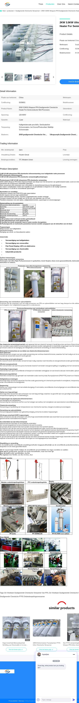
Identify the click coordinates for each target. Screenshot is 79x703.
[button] (5, 631)
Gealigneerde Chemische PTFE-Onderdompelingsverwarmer (22, 596)
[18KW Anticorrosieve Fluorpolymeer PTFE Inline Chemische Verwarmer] (46, 627)
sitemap (21, 701)
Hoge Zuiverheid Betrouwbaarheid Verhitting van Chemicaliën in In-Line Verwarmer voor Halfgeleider (14, 644)
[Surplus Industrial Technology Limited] (7, 4)
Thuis (40, 4)
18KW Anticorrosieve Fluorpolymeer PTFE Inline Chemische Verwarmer (46, 644)
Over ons (61, 4)
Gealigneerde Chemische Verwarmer (27, 11)
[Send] (74, 699)
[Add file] (38, 699)
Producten (50, 4)
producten (10, 11)
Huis (3, 11)
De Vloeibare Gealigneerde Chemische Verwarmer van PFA (26, 593)
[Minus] (74, 654)
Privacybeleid (13, 701)
